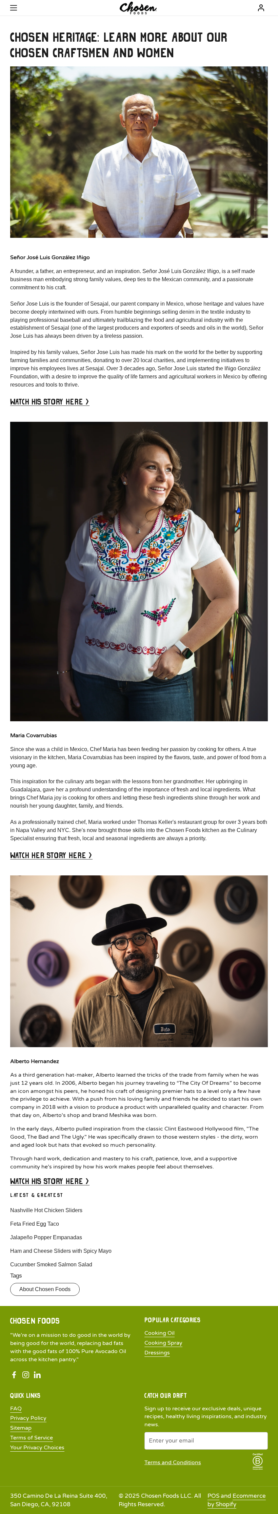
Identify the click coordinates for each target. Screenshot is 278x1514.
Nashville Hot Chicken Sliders (46, 1210)
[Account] (261, 8)
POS (213, 1495)
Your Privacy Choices (37, 1447)
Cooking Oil (159, 1333)
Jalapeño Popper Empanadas (46, 1237)
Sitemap (21, 1428)
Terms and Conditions (172, 1462)
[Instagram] (26, 1375)
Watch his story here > (50, 401)
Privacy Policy (28, 1418)
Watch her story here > (51, 855)
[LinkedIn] (37, 1375)
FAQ (16, 1408)
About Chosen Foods (45, 1289)
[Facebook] (14, 1375)
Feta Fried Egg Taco (34, 1224)
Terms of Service (31, 1437)
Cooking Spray (163, 1343)
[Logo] (138, 8)
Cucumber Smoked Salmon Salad (51, 1264)
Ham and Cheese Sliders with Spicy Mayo (61, 1251)
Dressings (157, 1352)
